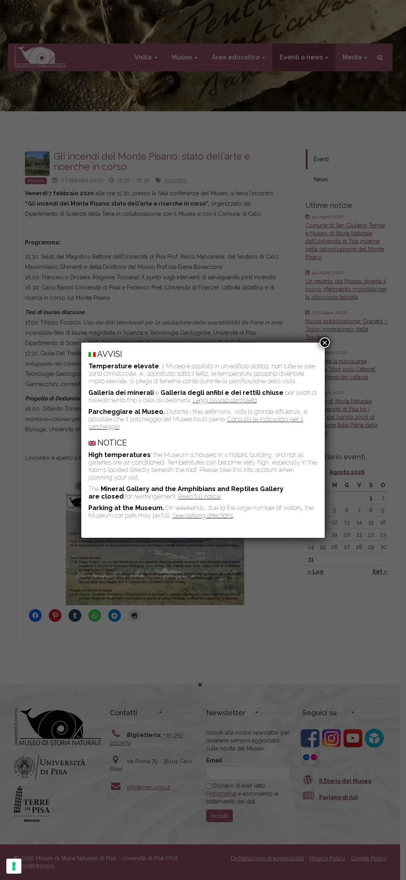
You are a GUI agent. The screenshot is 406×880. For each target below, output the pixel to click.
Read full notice (199, 496)
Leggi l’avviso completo (225, 400)
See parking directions (202, 515)
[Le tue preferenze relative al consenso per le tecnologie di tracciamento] (13, 866)
